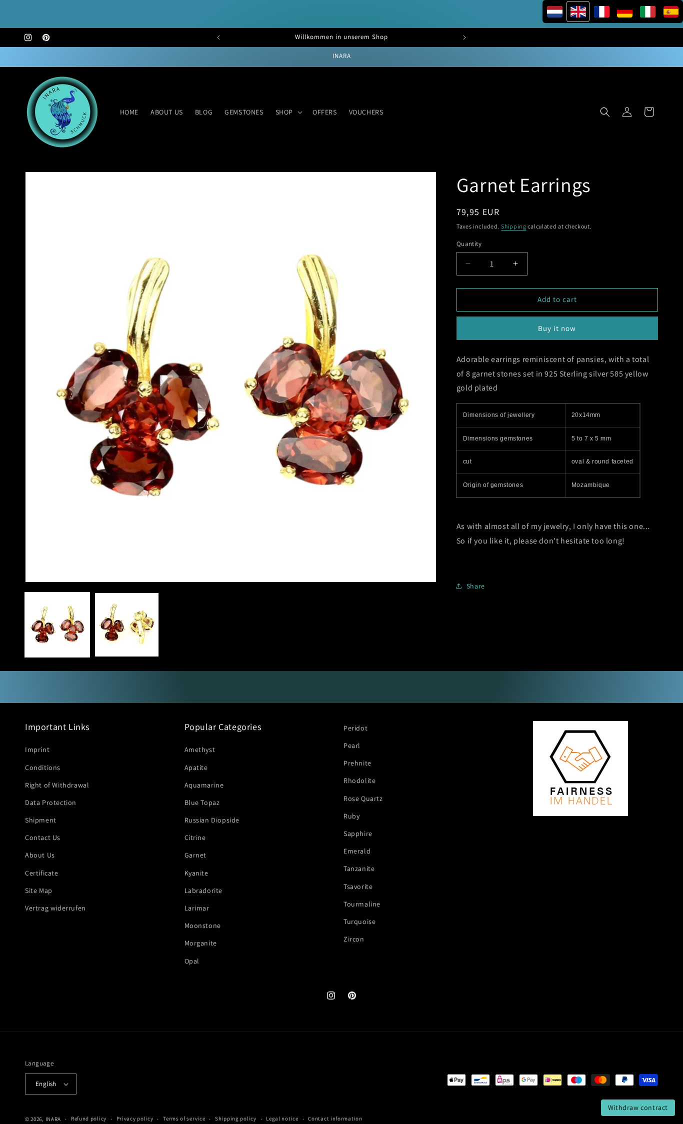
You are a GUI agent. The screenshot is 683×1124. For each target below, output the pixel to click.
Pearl (352, 745)
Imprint (37, 750)
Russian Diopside (212, 820)
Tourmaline (362, 904)
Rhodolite (360, 781)
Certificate (41, 873)
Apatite (196, 767)
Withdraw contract (638, 1107)
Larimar (197, 908)
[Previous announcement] (219, 37)
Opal (192, 961)
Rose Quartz (363, 798)
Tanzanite (359, 869)
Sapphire (358, 833)
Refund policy (88, 1118)
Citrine (195, 838)
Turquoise (360, 921)
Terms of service (184, 1118)
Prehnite (358, 763)
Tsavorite (358, 886)
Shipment (40, 820)
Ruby (352, 816)
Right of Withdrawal (57, 785)
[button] (288, 112)
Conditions (42, 767)
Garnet (195, 855)
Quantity (469, 244)
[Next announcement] (465, 37)
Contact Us (42, 838)
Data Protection (50, 802)
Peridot (356, 728)
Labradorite (203, 890)
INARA (54, 1119)
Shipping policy (235, 1118)
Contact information (335, 1118)
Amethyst (200, 750)
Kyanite (196, 873)
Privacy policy (135, 1118)
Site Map (38, 890)
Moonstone (202, 926)
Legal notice (282, 1118)
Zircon (354, 939)
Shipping (513, 226)
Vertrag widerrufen (55, 908)
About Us (40, 855)
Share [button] (475, 586)
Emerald (357, 851)
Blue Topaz (202, 802)
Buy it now (557, 327)
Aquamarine (204, 785)
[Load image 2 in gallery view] (126, 624)
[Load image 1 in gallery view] (57, 624)
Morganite (200, 943)
